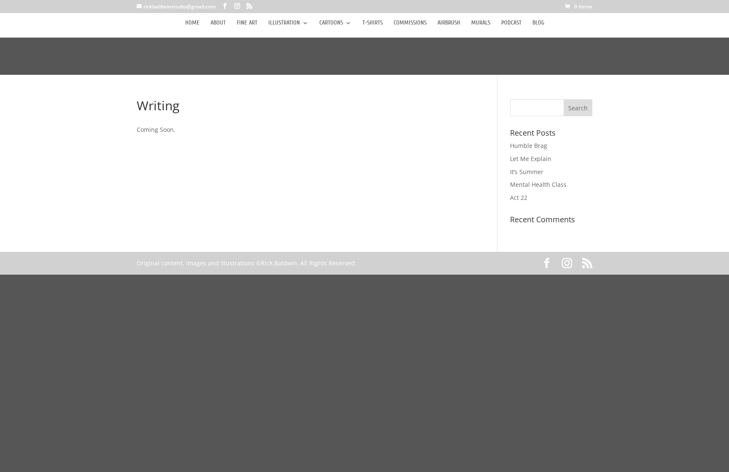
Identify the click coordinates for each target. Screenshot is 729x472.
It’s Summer (526, 172)
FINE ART (247, 23)
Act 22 (518, 198)
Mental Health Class (538, 184)
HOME (192, 23)
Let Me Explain (530, 159)
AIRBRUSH (448, 23)
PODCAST (511, 23)
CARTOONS (331, 23)
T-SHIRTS (372, 23)
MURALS (480, 23)
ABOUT (218, 23)
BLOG (538, 23)
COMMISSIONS (410, 23)
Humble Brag (528, 146)
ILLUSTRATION (284, 23)
